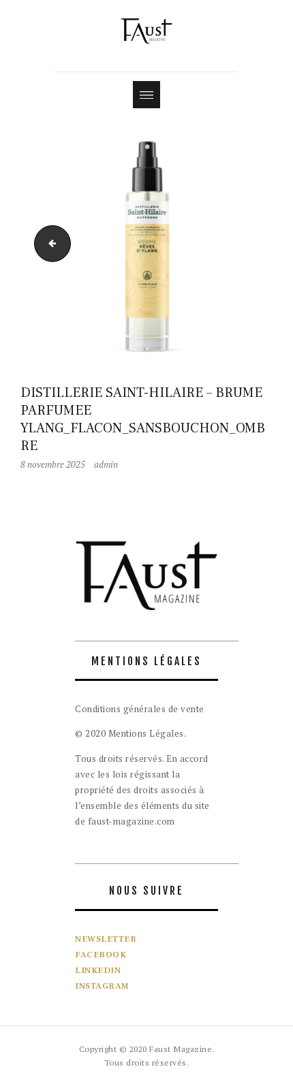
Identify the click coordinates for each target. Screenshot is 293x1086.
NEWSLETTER (105, 938)
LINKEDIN (98, 970)
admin (106, 464)
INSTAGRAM (102, 985)
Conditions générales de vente (139, 709)
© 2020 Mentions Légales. (130, 733)
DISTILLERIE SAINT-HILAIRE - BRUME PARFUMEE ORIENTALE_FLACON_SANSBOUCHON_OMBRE (48, 242)
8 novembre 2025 (52, 464)
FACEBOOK (100, 954)
